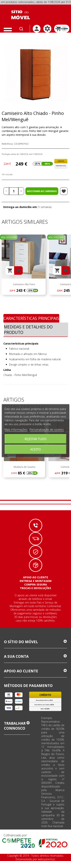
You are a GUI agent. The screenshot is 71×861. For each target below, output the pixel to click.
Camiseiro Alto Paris (23, 284)
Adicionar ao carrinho (42, 191)
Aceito (35, 449)
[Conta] (37, 29)
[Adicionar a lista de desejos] (64, 191)
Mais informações (16, 429)
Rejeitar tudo (36, 439)
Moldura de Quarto (24, 467)
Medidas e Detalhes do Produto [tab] (28, 329)
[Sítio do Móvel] (21, 15)
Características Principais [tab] (31, 318)
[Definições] (47, 29)
